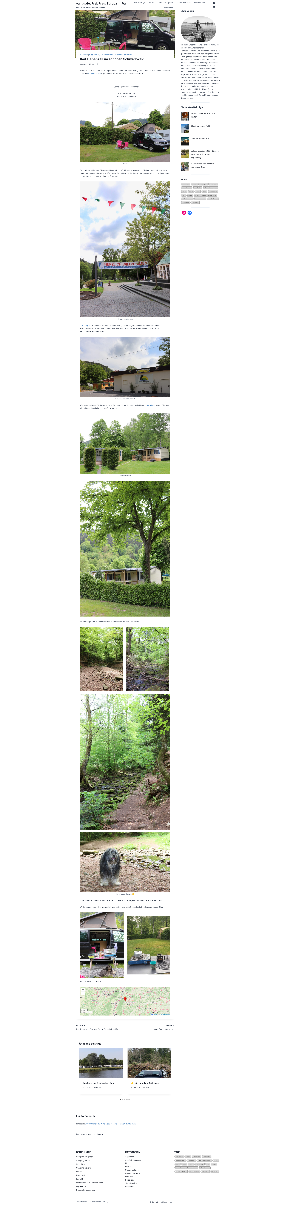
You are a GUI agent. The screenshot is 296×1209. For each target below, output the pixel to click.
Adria (204, 191)
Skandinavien (131, 1183)
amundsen (195, 202)
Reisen (79, 1171)
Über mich (80, 1175)
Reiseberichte (199, 2)
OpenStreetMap (165, 1015)
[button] (125, 999)
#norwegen (203, 184)
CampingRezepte (83, 1168)
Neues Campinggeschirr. (163, 1027)
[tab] (120, 1099)
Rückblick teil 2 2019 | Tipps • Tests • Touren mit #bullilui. (110, 1124)
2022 (198, 191)
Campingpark (86, 325)
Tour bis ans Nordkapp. (201, 138)
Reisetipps (119, 55)
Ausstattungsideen (133, 1160)
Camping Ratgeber (84, 1157)
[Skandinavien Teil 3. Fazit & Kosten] (185, 116)
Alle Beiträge (139, 2)
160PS (184, 191)
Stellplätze (80, 1164)
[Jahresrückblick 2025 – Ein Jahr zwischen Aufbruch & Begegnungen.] (185, 153)
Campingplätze (107, 55)
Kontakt (79, 1179)
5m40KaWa (198, 188)
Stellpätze (128, 55)
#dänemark (186, 184)
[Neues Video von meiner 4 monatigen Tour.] (185, 166)
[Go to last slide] (83, 1073)
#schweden (213, 184)
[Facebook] (214, 3)
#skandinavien (187, 188)
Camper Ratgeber (165, 2)
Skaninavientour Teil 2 (200, 126)
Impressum (81, 1186)
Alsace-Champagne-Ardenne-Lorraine (206, 195)
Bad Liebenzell (94, 73)
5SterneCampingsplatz (211, 188)
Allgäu (190, 195)
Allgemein (84, 55)
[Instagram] (214, 7)
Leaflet (155, 1015)
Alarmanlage (213, 191)
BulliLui (97, 55)
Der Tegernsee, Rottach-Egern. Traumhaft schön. (97, 1027)
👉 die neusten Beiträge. (145, 1083)
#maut (194, 184)
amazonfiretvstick (200, 199)
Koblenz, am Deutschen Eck (98, 1083)
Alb (184, 195)
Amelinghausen (213, 199)
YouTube (151, 2)
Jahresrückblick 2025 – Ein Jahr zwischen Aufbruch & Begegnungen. (205, 154)
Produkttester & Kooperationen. (90, 1182)
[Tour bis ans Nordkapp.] (185, 141)
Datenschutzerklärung (85, 1190)
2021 (191, 191)
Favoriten (129, 1176)
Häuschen (150, 405)
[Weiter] (168, 1073)
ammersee (186, 202)
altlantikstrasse (187, 199)
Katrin (85, 64)
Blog (91, 55)
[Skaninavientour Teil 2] (185, 128)
